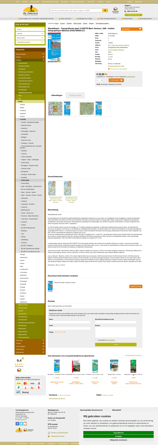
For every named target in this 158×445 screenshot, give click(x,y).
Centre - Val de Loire (27, 213)
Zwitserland (23, 302)
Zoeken (105, 10)
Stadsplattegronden (24, 87)
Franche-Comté (25, 168)
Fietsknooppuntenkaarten (25, 72)
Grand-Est (24, 128)
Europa (20, 101)
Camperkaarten (22, 63)
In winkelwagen (114, 80)
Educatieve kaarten (24, 66)
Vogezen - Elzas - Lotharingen (30, 159)
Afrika (19, 95)
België (22, 107)
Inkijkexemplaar (75, 95)
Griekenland (23, 257)
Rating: (51, 332)
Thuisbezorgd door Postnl (57, 436)
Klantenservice (35, 1)
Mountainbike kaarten (24, 78)
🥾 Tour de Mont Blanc (28, 189)
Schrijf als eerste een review (116, 66)
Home (18, 1)
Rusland (22, 290)
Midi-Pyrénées (25, 210)
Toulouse (24, 242)
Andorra (22, 104)
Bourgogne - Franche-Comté (29, 165)
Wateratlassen (22, 325)
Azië (19, 98)
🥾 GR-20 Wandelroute (28, 228)
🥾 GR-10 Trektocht (27, 245)
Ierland (22, 263)
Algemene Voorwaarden (37, 443)
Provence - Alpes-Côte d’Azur (29, 216)
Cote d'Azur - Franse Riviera (29, 219)
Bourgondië (24, 171)
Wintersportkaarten (23, 337)
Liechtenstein (24, 269)
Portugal (22, 287)
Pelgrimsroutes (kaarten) (25, 81)
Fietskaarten (21, 69)
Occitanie (24, 201)
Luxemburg (23, 272)
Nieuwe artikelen (21, 54)
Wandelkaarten (22, 319)
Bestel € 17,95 (135, 286)
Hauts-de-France (26, 125)
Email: (51, 325)
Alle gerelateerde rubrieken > (133, 355)
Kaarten (18, 60)
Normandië (24, 134)
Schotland (23, 293)
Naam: (51, 319)
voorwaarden (111, 340)
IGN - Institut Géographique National (118, 45)
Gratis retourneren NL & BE (50, 1)
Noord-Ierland (24, 278)
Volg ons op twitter (108, 395)
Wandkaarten (20, 349)
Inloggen (129, 1)
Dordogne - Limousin (27, 143)
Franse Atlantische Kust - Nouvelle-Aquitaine (31, 147)
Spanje (22, 296)
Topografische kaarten (25, 93)
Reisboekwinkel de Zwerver (57, 398)
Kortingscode (51, 443)
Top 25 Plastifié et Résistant (116, 50)
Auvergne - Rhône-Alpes (28, 174)
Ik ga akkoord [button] (118, 433)
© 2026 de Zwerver (21, 443)
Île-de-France (25, 162)
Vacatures (100, 1)
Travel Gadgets (20, 346)
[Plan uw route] (25, 423)
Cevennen (24, 207)
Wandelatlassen (23, 317)
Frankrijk (23, 119)
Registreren (138, 1)
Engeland (23, 113)
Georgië (22, 254)
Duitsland (23, 110)
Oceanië (20, 311)
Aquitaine (24, 150)
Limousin (24, 153)
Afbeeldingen (56, 95)
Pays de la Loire (26, 140)
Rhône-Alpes (25, 180)
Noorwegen (23, 281)
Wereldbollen (20, 352)
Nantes (23, 237)
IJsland (22, 260)
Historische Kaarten (24, 75)
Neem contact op (134, 14)
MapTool (25, 1)
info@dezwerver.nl (22, 419)
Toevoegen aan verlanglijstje (118, 69)
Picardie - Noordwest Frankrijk (30, 122)
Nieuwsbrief (64, 1)
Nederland (23, 275)
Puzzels (18, 343)
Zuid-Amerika (22, 314)
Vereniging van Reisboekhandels (59, 432)
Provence (24, 222)
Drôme (85, 23)
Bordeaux (24, 231)
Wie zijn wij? (91, 1)
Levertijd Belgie (130, 76)
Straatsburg (24, 239)
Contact (108, 1)
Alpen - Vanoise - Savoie (28, 192)
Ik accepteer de (106, 340)
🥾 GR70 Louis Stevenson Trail (30, 251)
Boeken (18, 57)
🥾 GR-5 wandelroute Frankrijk (30, 248)
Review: (97, 325)
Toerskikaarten (22, 90)
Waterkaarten (22, 328)
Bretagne (24, 137)
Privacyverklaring (63, 443)
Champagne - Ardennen (28, 131)
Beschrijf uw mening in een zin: (104, 319)
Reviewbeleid (75, 443)
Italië (21, 266)
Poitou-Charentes (26, 157)
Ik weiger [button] (118, 436)
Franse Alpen (25, 183)
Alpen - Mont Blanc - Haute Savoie (31, 186)
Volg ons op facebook (65, 395)
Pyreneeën (24, 198)
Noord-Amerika (22, 308)
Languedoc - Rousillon (28, 204)
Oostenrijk (23, 284)
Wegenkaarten (22, 334)
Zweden (22, 299)
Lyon (22, 234)
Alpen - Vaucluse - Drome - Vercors (31, 195)
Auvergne (24, 177)
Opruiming (19, 340)
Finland (22, 116)
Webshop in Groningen (77, 1)
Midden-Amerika (23, 305)
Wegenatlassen (22, 331)
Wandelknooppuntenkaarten (26, 322)
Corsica (23, 225)
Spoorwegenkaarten (24, 84)
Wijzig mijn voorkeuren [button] (118, 440)
